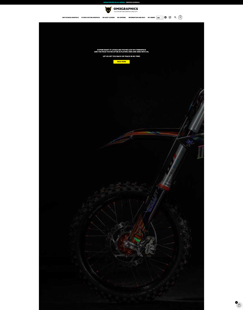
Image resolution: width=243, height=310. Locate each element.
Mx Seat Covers (109, 17)
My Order (151, 17)
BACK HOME (121, 62)
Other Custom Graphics (90, 17)
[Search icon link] (175, 17)
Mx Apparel (121, 17)
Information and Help (137, 17)
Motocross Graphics (70, 17)
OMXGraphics (126, 9)
